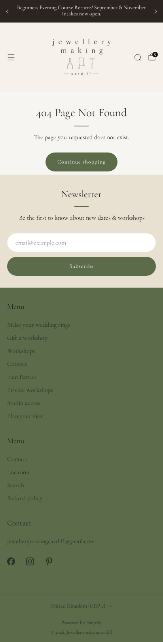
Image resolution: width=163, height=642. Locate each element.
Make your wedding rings (38, 325)
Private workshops (30, 390)
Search (15, 485)
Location (18, 472)
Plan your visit (25, 416)
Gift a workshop (27, 338)
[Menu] (11, 57)
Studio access (23, 403)
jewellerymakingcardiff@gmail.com (51, 541)
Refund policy (24, 498)
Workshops (21, 351)
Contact (17, 459)
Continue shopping (81, 161)
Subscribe (81, 266)
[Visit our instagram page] (30, 561)
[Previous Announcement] (7, 11)
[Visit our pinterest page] (49, 561)
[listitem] (81, 11)
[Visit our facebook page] (11, 561)
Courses (17, 364)
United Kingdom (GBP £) (77, 605)
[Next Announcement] (156, 11)
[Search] (138, 57)
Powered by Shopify (81, 622)
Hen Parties (21, 377)
